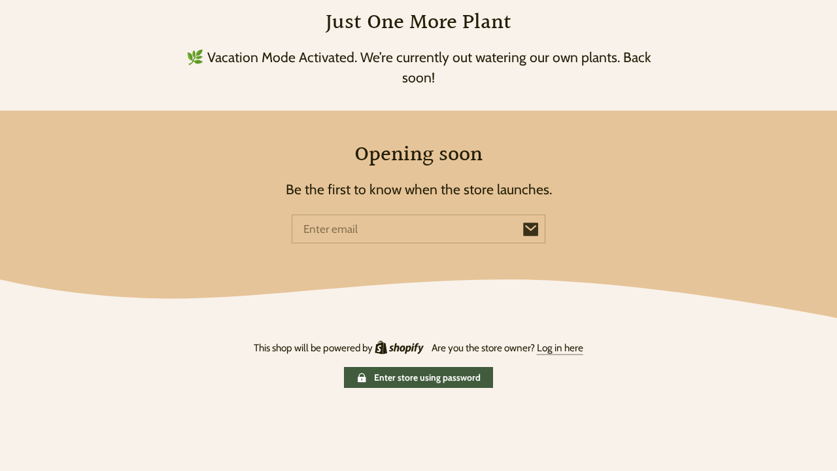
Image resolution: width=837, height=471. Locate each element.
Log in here (560, 347)
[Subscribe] (531, 229)
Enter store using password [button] (427, 377)
